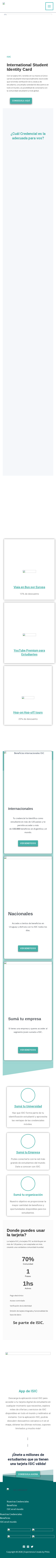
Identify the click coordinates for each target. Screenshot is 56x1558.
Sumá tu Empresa (28, 1152)
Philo (47, 1551)
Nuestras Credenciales (18, 1501)
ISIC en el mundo (15, 1509)
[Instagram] (28, 1546)
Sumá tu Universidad (28, 1106)
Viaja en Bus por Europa (29, 587)
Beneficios (12, 1505)
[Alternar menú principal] (49, 6)
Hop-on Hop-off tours (28, 712)
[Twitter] (32, 1546)
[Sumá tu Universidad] (28, 1095)
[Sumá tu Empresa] (28, 1141)
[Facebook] (24, 1546)
